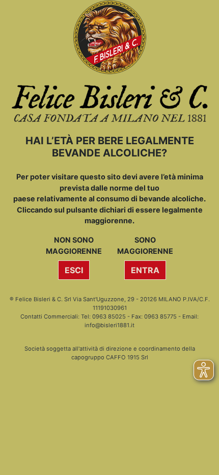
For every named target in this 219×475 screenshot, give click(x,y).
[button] (74, 270)
